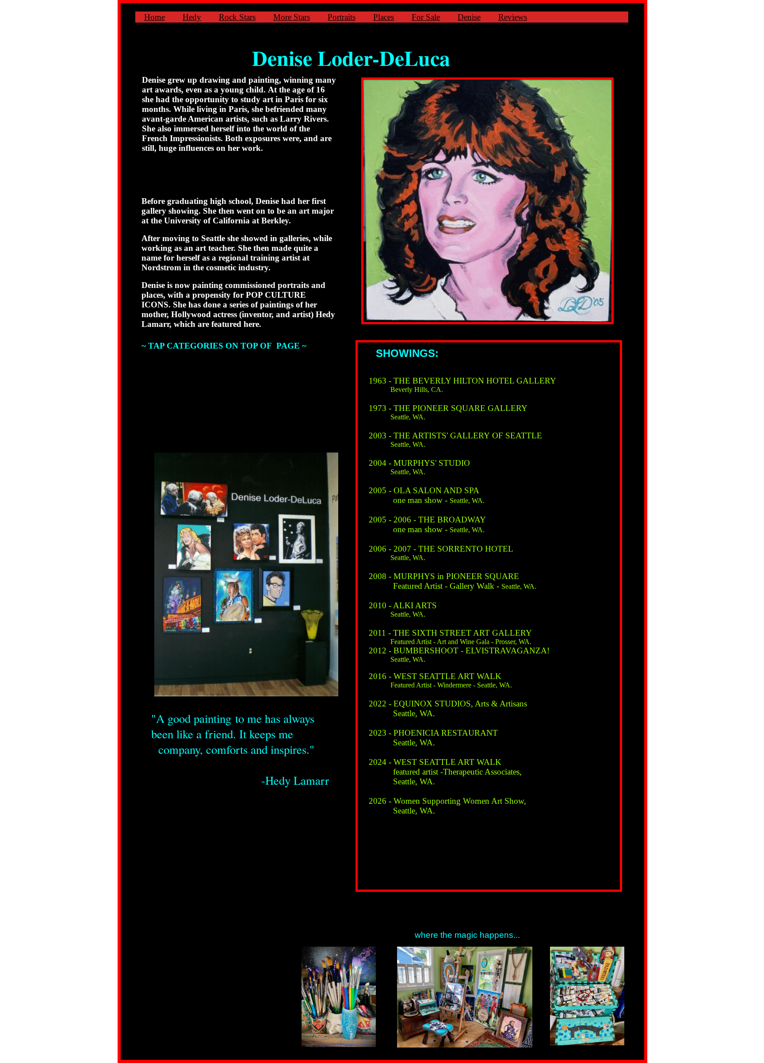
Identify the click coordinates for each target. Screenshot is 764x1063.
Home (154, 17)
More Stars (291, 17)
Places (383, 17)
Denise (469, 17)
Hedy (192, 17)
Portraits (341, 17)
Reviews (512, 17)
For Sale (426, 17)
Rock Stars (237, 17)
